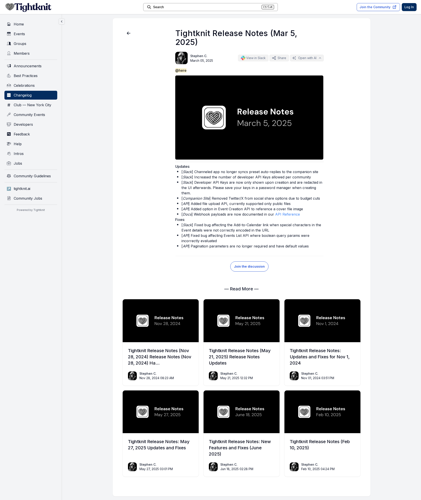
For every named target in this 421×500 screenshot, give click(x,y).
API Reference (287, 214)
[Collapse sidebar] (62, 21)
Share (282, 58)
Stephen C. (198, 56)
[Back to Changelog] (128, 33)
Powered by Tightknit (31, 210)
